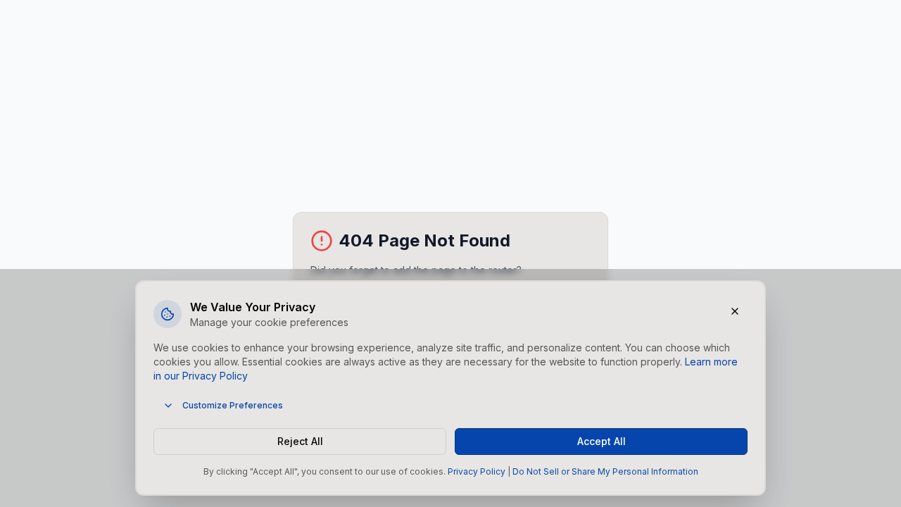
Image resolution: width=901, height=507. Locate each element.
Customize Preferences (232, 405)
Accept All (601, 441)
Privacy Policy (476, 471)
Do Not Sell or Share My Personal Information (605, 471)
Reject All (300, 441)
